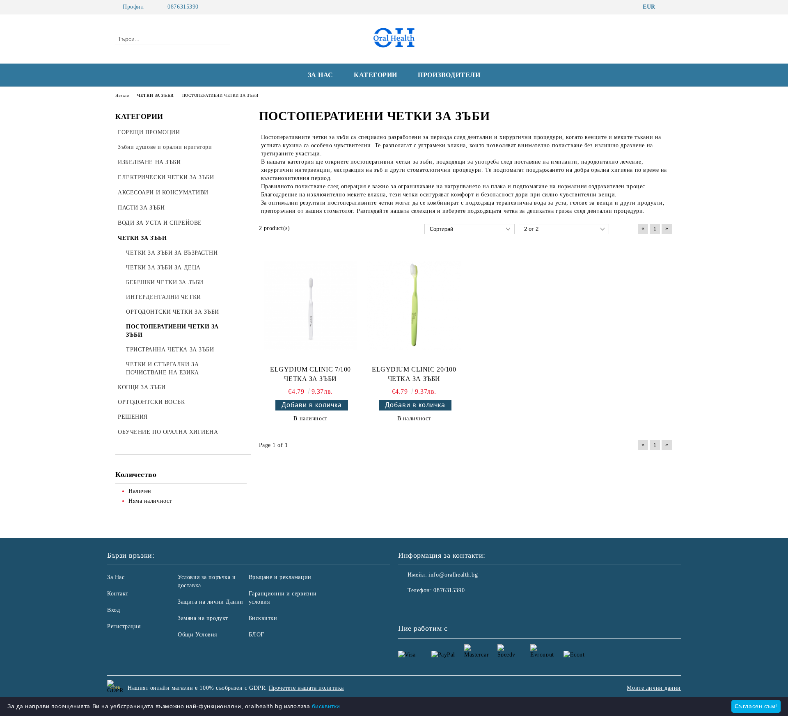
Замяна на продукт (203, 618)
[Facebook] (668, 6)
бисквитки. (327, 706)
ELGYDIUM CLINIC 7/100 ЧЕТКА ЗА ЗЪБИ (310, 374)
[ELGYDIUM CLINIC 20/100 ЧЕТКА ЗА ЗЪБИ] (414, 306)
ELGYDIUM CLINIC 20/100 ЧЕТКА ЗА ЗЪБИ (414, 374)
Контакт (117, 594)
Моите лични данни (654, 688)
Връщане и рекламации (280, 577)
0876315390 (183, 7)
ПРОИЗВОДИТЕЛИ (449, 74)
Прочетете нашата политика (306, 688)
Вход (113, 610)
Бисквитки (263, 618)
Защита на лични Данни (210, 602)
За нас (320, 74)
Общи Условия (197, 635)
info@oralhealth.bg (453, 575)
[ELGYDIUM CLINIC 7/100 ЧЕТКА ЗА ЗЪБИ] (310, 306)
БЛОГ (256, 635)
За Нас (115, 577)
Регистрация (123, 626)
